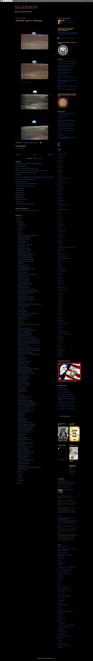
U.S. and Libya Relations (23, 374)
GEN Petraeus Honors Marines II (25, 244)
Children (59, 169)
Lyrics (59, 245)
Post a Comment (21, 148)
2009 (18, 221)
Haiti (59, 213)
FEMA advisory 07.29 (22, 318)
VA (58, 347)
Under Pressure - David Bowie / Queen (66, 408)
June (19, 471)
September (20, 228)
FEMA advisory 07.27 (22, 391)
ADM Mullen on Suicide (63, 481)
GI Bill (19, 393)
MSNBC (59, 262)
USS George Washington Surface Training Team (28, 368)
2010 (18, 219)
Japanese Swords (62, 593)
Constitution (60, 180)
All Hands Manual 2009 (21, 165)
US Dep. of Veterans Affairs (64, 636)
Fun (59, 207)
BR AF (59, 162)
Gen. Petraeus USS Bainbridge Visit (25, 259)
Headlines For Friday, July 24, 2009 (25, 452)
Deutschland (60, 576)
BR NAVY (60, 560)
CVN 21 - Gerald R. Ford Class (64, 573)
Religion (59, 311)
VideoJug (60, 640)
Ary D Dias (66, 20)
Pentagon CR (61, 289)
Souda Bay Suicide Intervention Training (26, 289)
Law (59, 238)
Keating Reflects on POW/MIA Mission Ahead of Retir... (30, 467)
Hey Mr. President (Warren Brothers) (66, 394)
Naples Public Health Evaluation (25, 254)
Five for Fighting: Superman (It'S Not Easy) (27, 274)
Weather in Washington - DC (64, 645)
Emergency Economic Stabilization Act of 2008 (26, 179)
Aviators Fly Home (22, 309)
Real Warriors (61, 135)
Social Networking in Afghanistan (25, 283)
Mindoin (59, 607)
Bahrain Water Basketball (23, 367)
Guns (59, 211)
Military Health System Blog (64, 258)
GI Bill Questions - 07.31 (23, 246)
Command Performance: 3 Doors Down (26, 426)
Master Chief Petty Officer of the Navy (66, 247)
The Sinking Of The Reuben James (65, 404)
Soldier (59, 327)
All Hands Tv (60, 155)
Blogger (53, 658)
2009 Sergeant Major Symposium (25, 333)
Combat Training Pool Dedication (25, 257)
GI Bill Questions (21, 359)
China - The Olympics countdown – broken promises (27, 168)
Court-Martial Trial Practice (63, 571)
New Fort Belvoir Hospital (23, 279)
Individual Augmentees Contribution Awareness (28, 291)
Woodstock (60, 354)
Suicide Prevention (62, 331)
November (20, 224)
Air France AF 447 (62, 153)
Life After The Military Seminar (24, 331)
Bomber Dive (21, 435)
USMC (59, 343)
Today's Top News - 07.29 (23, 317)
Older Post (51, 154)
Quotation (60, 302)
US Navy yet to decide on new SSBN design (27, 235)
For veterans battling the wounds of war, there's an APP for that (66, 519)
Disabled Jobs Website (23, 469)
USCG (59, 340)
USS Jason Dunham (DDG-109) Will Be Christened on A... (30, 304)
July (19, 232)
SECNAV (60, 320)
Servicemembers (61, 322)
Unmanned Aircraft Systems (24, 463)
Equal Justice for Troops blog (73, 471)
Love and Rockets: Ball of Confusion (26, 459)
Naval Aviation (61, 271)
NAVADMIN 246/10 (20, 197)
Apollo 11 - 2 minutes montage (64, 486)
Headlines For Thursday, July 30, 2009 (26, 300)
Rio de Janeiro (61, 314)
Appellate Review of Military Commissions (67, 61)
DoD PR (59, 193)
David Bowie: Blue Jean (23, 418)
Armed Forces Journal (62, 552)
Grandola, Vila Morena (23, 272)
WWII (59, 356)
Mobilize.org (60, 609)
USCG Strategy (19, 201)
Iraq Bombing (21, 415)
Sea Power (20, 233)
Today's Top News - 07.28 (23, 344)
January (20, 480)
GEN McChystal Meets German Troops (26, 268)
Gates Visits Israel (22, 413)
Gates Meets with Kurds (23, 311)
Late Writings (61, 236)
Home (34, 154)
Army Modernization (22, 389)
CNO (59, 176)
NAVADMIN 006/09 (20, 188)
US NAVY (60, 638)
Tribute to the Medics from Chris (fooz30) (27, 424)
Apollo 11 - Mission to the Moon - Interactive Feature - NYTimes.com (67, 550)
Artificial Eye (20, 263)
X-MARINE (60, 647)
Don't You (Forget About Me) (64, 392)
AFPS (59, 151)
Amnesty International (62, 547)
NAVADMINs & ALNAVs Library (64, 72)
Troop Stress (21, 320)
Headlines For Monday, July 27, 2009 (26, 409)
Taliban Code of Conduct (23, 281)
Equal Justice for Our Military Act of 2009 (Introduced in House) (66, 66)
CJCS (59, 173)
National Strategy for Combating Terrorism (25, 186)
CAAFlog (71, 468)
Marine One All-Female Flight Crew (25, 446)
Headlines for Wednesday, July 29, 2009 (26, 337)
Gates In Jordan (21, 387)
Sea (59, 316)
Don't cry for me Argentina (63, 389)
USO (59, 345)
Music (59, 265)
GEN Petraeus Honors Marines (24, 250)
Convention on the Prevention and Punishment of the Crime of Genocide (31, 170)
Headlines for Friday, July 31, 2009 (25, 261)
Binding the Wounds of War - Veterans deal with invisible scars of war (67, 508)
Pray (59, 296)
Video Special (61, 349)
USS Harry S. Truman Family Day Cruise (27, 330)
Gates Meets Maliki (22, 457)
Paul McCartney (61, 287)
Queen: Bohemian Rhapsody (24, 237)
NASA (59, 267)
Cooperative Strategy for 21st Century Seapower (26, 172)
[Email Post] (41, 142)
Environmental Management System (26, 255)
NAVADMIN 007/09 (20, 190)
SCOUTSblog (72, 474)
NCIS (59, 276)
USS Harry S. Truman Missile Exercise (26, 402)
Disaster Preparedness (63, 116)
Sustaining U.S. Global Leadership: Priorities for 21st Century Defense (67, 81)
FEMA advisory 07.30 (22, 285)
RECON (59, 309)
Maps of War (60, 600)
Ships (59, 325)
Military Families (61, 253)
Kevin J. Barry (61, 598)
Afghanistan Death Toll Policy (24, 361)
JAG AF (59, 220)
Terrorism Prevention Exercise (24, 411)
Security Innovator (62, 618)
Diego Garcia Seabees (23, 448)
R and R (59, 305)
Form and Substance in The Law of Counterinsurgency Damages (65, 70)
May (19, 473)
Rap (59, 307)
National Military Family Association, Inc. (66, 123)
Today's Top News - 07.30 (23, 276)
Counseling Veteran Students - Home (66, 113)
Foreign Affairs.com (62, 204)
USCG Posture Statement (21, 199)
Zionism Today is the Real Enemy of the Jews (25, 203)
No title (19, 326)
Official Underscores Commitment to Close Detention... (30, 324)
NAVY (59, 274)
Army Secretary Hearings (23, 287)
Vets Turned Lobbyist (22, 437)
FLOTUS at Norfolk (22, 242)
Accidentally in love (62, 387)
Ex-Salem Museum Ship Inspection (25, 298)
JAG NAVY (60, 224)
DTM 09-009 (18, 174)
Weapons (60, 351)
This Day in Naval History (63, 627)
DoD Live (60, 580)
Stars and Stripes (61, 622)
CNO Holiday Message (68, 489)
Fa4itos (59, 582)
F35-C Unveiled (21, 307)
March (19, 476)
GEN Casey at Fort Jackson (24, 248)
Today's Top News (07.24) (23, 431)
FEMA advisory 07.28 (22, 357)
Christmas (60, 171)
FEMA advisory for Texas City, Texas (26, 296)
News (59, 278)
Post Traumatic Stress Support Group (66, 130)
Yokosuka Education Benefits (24, 252)
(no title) (59, 515)
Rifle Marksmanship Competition (25, 370)
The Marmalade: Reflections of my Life (26, 430)
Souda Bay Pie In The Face (24, 407)
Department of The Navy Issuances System (67, 63)
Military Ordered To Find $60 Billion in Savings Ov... (29, 348)
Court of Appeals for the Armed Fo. (65, 569)
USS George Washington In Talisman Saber (27, 404)
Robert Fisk (60, 616)
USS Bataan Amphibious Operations (26, 443)
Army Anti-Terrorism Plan (23, 376)
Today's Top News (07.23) (23, 461)
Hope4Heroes (61, 118)
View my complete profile (68, 22)
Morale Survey (21, 394)
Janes (59, 227)
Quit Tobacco (61, 132)
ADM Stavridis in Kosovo (23, 265)
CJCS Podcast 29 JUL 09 (23, 270)
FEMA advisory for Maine (23, 278)
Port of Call (60, 294)
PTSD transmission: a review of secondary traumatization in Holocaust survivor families (67, 535)
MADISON (26, 7)
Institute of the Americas (63, 589)
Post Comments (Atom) (38, 158)
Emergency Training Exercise (24, 456)
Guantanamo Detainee (63, 209)
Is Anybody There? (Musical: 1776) (65, 396)
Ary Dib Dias (60, 447)
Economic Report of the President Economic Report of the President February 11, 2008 (34, 177)
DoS (59, 196)
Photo (59, 291)
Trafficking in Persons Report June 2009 (66, 89)
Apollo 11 (60, 158)
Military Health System (62, 256)
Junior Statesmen (22, 441)
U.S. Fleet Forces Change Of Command (26, 406)
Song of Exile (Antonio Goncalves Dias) (66, 402)
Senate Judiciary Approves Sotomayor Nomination (29, 350)
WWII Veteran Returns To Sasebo (25, 400)
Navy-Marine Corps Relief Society (65, 128)
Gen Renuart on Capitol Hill (24, 346)
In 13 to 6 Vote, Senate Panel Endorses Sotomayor (29, 354)
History (59, 216)
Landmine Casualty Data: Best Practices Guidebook (27, 183)
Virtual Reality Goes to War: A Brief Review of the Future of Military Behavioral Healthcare (67, 33)
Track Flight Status (62, 631)
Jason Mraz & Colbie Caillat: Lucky (25, 315)
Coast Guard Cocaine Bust (24, 454)
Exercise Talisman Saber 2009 (24, 335)
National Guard (61, 269)
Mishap (59, 260)
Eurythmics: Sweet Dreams (24, 383)
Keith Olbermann (61, 231)
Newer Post (19, 154)
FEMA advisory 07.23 (22, 465)
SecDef (59, 318)
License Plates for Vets (23, 398)
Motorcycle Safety (22, 444)
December (20, 222)
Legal (59, 240)
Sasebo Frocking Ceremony (64, 495)
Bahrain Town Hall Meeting (24, 450)
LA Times (60, 233)
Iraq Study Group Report (21, 181)
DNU (59, 189)
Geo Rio (59, 584)
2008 (18, 482)
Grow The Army (21, 417)
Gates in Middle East (22, 380)
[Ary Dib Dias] (62, 458)
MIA (59, 251)
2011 (18, 217)
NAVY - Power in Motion (23, 381)
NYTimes (60, 280)
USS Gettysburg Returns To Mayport (26, 292)
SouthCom (60, 620)
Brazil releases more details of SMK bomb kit (27, 313)
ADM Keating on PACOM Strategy (25, 352)
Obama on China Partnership (24, 396)
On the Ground (61, 613)
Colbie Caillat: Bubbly (22, 420)
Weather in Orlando (62, 642)
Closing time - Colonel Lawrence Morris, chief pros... (29, 341)
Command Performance (63, 178)
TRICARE (60, 336)
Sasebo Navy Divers (22, 365)
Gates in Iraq (21, 355)
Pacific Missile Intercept (23, 267)
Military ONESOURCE (62, 604)
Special (59, 329)
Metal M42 (60, 602)
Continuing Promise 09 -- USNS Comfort (66, 567)
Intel (59, 218)
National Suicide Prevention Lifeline (65, 126)
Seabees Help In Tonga (23, 363)
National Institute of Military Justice (65, 611)
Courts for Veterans (62, 182)
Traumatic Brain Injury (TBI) (64, 334)
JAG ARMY (60, 222)
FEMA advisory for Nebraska (24, 239)
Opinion (59, 285)
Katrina (59, 229)
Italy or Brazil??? (61, 591)
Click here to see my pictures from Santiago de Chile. (27, 210)
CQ (58, 184)
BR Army (60, 164)
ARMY (59, 160)
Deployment (60, 187)
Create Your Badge (61, 459)
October (20, 226)
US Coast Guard (61, 633)
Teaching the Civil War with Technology (66, 625)
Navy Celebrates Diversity (23, 328)
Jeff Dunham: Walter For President (25, 422)
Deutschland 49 (61, 578)
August (20, 230)
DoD (59, 191)
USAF (59, 338)
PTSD (59, 298)
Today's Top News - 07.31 (23, 241)
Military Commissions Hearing (24, 439)
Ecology (59, 198)
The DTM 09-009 (61, 83)
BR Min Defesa (61, 558)
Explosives (60, 200)
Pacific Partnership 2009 (23, 294)
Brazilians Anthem (62, 562)
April (19, 475)
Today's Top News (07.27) (23, 385)
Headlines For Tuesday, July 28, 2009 (26, 372)
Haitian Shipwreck (22, 302)
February (20, 478)
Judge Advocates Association (64, 596)
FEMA (59, 202)
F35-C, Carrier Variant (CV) (24, 305)
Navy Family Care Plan (63, 74)
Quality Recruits (21, 322)
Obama (59, 282)
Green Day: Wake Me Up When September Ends (28, 339)
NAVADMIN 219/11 (20, 192)
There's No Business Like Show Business (67, 406)
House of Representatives (63, 587)
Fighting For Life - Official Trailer (25, 428)
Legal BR (60, 242)
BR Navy (60, 167)
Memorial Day (61, 249)
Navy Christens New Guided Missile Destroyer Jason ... (30, 343)
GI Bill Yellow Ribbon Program (24, 378)
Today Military (61, 629)
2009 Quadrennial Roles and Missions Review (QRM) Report (29, 163)
